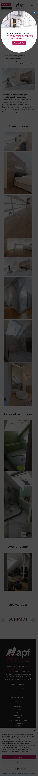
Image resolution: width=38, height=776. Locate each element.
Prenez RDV (19, 43)
